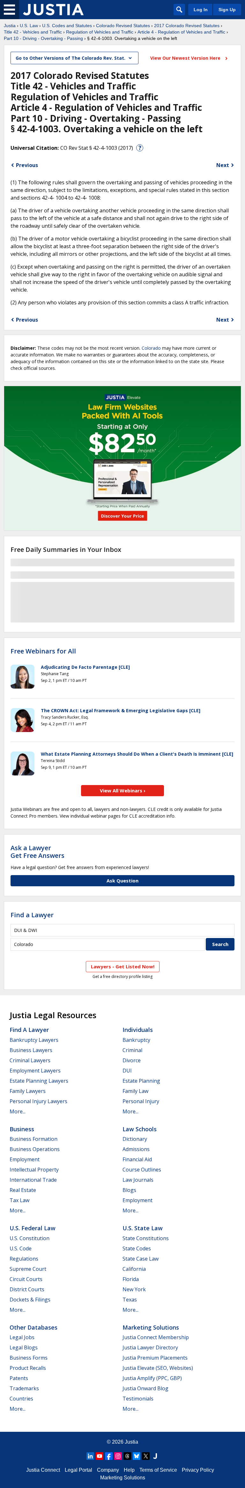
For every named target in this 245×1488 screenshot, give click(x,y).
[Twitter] (146, 1456)
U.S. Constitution (29, 1238)
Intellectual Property (34, 1169)
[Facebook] (109, 1456)
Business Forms (29, 1357)
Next (222, 165)
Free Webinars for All (43, 651)
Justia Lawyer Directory (150, 1347)
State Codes (136, 1248)
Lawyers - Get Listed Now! (122, 966)
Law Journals (137, 1179)
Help (129, 1470)
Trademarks (24, 1388)
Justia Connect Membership (155, 1337)
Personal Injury (140, 1101)
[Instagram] (118, 1456)
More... (18, 1111)
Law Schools (139, 1129)
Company (108, 1470)
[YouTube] (99, 1456)
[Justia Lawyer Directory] (155, 1456)
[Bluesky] (136, 1456)
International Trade (33, 1179)
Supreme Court (28, 1268)
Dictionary (134, 1138)
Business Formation (33, 1138)
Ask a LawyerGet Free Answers (37, 851)
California (134, 1268)
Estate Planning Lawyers (39, 1080)
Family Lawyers (28, 1091)
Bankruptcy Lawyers (34, 1039)
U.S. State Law (142, 1228)
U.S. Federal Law (33, 1228)
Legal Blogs (24, 1347)
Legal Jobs (22, 1337)
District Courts (27, 1289)
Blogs (129, 1190)
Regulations (24, 1258)
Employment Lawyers (35, 1070)
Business (22, 1129)
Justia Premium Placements (155, 1357)
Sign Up (227, 9)
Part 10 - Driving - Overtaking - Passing (43, 38)
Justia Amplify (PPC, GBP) (152, 1378)
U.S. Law (29, 25)
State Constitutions (145, 1238)
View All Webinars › (122, 790)
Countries (21, 1398)
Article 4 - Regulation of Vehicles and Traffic (181, 31)
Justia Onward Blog (145, 1388)
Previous (27, 165)
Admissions (136, 1149)
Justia (10, 25)
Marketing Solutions (150, 1327)
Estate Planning (141, 1080)
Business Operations (35, 1149)
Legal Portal (78, 1470)
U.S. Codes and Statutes (67, 25)
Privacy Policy (198, 1470)
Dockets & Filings (30, 1299)
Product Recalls (28, 1367)
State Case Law (140, 1258)
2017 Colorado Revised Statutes (186, 25)
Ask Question (122, 880)
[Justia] (53, 9)
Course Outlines (141, 1169)
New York (134, 1289)
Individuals (137, 1030)
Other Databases (33, 1327)
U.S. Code (21, 1248)
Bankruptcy (136, 1039)
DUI (127, 1070)
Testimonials (137, 1398)
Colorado (151, 348)
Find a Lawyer (32, 915)
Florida (130, 1279)
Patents (19, 1378)
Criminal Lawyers (30, 1060)
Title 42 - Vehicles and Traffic (33, 31)
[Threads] (127, 1456)
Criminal (132, 1050)
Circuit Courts (26, 1279)
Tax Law (19, 1200)
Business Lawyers (31, 1050)
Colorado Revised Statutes (123, 25)
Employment (25, 1159)
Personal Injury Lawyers (38, 1101)
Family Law (135, 1091)
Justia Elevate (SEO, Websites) (157, 1367)
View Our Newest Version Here (186, 58)
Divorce (131, 1060)
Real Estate (23, 1190)
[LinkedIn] (90, 1456)
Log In (201, 9)
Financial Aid (137, 1159)
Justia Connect (43, 1470)
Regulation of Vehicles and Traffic (99, 31)
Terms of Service (158, 1470)
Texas (129, 1299)
